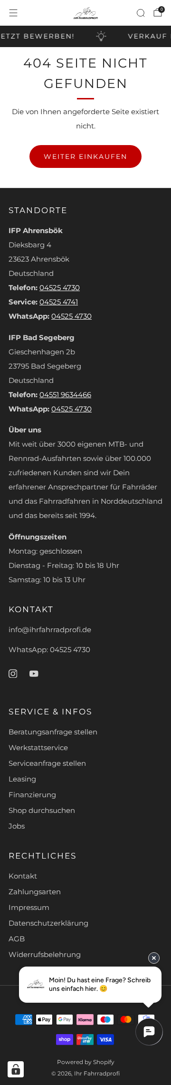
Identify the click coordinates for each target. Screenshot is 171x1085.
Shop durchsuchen (42, 810)
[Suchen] (140, 13)
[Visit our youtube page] (33, 673)
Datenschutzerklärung (48, 923)
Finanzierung (32, 795)
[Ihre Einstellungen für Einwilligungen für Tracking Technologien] (16, 1069)
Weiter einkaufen (85, 156)
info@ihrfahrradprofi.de (50, 630)
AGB (17, 939)
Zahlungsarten (35, 892)
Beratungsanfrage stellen (53, 732)
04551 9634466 (65, 395)
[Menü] (13, 13)
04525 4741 (58, 302)
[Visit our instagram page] (12, 673)
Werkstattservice (38, 747)
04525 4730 (59, 287)
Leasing (22, 779)
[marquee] (85, 36)
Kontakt (23, 876)
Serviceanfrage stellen (47, 763)
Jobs (17, 826)
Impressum (29, 907)
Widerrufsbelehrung (45, 954)
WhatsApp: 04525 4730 (49, 649)
